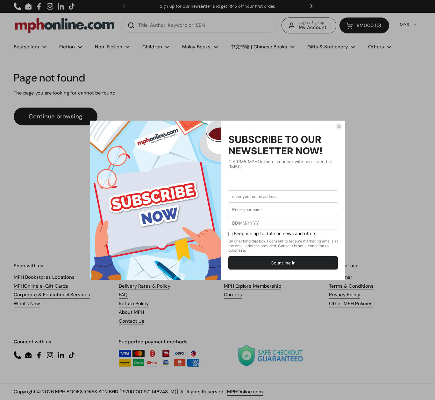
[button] (364, 25)
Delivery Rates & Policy (144, 286)
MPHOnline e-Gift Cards (41, 286)
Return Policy (134, 303)
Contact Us (131, 321)
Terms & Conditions (351, 286)
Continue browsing (55, 116)
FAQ (123, 294)
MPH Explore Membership (252, 286)
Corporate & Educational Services (52, 294)
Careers (233, 294)
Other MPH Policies (351, 303)
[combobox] (199, 25)
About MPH (131, 312)
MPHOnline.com (245, 392)
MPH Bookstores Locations (44, 277)
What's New (27, 303)
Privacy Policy (344, 294)
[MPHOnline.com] (65, 25)
